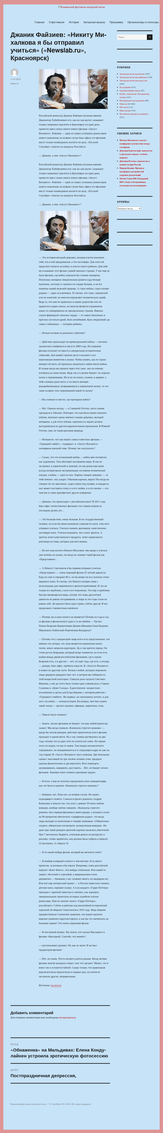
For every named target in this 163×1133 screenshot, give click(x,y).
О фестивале (56, 22)
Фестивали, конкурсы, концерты (134, 113)
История (74, 22)
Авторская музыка (94, 22)
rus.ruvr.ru (56, 985)
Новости (14, 83)
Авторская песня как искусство (133, 80)
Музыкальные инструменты (132, 100)
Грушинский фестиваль (130, 90)
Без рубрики (125, 87)
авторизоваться (67, 1017)
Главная (39, 22)
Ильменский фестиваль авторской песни (28, 1104)
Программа (116, 22)
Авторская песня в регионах (132, 73)
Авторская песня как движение (133, 77)
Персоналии (125, 110)
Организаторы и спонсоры (143, 22)
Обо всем (124, 107)
